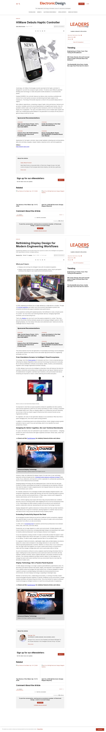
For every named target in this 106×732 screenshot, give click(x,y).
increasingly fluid (29, 523)
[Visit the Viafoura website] (61, 220)
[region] (40, 218)
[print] (63, 31)
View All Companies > (78, 42)
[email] (44, 31)
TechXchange (31, 438)
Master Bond (71, 37)
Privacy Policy (40, 729)
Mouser (69, 39)
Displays (18, 18)
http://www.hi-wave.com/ (22, 146)
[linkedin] (38, 31)
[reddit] (42, 31)
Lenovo (30, 255)
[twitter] (40, 31)
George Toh (19, 255)
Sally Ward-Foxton (20, 26)
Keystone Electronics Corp (74, 35)
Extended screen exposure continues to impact (47, 477)
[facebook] (35, 31)
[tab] (19, 215)
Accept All (100, 729)
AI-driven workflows (22, 307)
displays (24, 318)
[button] (17, 4)
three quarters (32, 360)
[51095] (40, 455)
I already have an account (40, 230)
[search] (19, 4)
